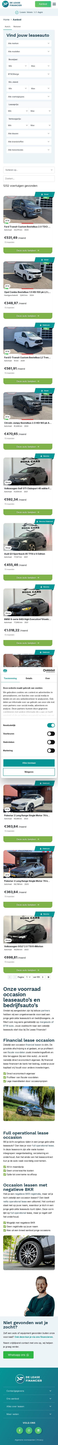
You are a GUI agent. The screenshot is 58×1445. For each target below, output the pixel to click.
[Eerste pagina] (10, 977)
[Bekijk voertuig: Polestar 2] (27, 813)
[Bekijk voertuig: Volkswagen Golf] (27, 486)
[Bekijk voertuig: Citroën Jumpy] (27, 421)
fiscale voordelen (16, 1052)
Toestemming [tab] (10, 678)
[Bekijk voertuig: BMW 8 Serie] (27, 617)
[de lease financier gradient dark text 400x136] (12, 4)
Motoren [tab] (17, 26)
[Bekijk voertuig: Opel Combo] (27, 290)
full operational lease (43, 1145)
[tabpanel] (29, 505)
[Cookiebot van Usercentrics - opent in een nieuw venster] (43, 671)
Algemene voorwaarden (25, 1440)
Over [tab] (47, 678)
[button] (54, 4)
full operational (18, 1213)
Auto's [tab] (7, 26)
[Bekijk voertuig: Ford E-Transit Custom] (27, 355)
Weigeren (29, 772)
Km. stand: (13, 82)
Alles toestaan (29, 763)
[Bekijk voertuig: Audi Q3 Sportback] (27, 552)
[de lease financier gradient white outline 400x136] (29, 1379)
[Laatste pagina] (48, 977)
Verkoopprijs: (15, 119)
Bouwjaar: (13, 59)
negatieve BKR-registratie (28, 1193)
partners (45, 1010)
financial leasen (34, 1044)
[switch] (51, 734)
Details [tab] (29, 678)
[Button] (19, 1430)
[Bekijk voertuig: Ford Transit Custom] (27, 224)
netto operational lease (15, 1201)
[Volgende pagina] (42, 977)
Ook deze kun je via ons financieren (34, 1337)
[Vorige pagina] (15, 977)
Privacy (40, 1440)
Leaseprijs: (14, 104)
